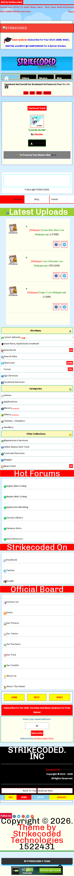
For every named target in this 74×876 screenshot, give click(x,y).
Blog (59, 77)
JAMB (14, 697)
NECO (37, 697)
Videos (25, 77)
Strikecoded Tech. (44, 738)
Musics (42, 77)
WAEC (59, 697)
